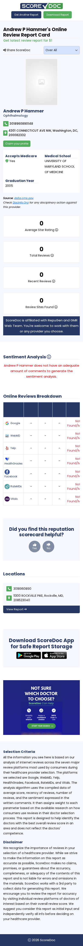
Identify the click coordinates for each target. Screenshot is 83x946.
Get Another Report (26, 14)
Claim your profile (16, 143)
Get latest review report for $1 (27, 40)
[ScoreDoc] (41, 5)
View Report (15, 609)
